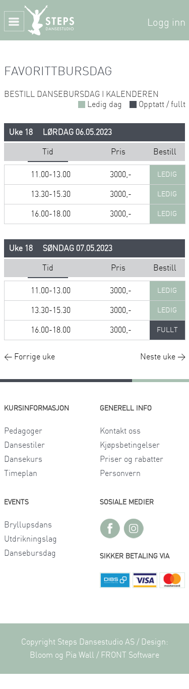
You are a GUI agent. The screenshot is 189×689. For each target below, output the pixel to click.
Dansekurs (23, 459)
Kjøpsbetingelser (130, 445)
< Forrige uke (29, 357)
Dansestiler (24, 445)
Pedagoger (23, 431)
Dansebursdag (30, 553)
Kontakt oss (120, 431)
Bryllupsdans (28, 525)
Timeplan (20, 473)
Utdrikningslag (30, 539)
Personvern (120, 473)
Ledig (167, 174)
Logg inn (166, 23)
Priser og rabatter (131, 459)
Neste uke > (162, 357)
